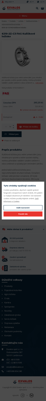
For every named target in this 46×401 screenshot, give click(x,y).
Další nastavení (23, 208)
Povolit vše (23, 214)
